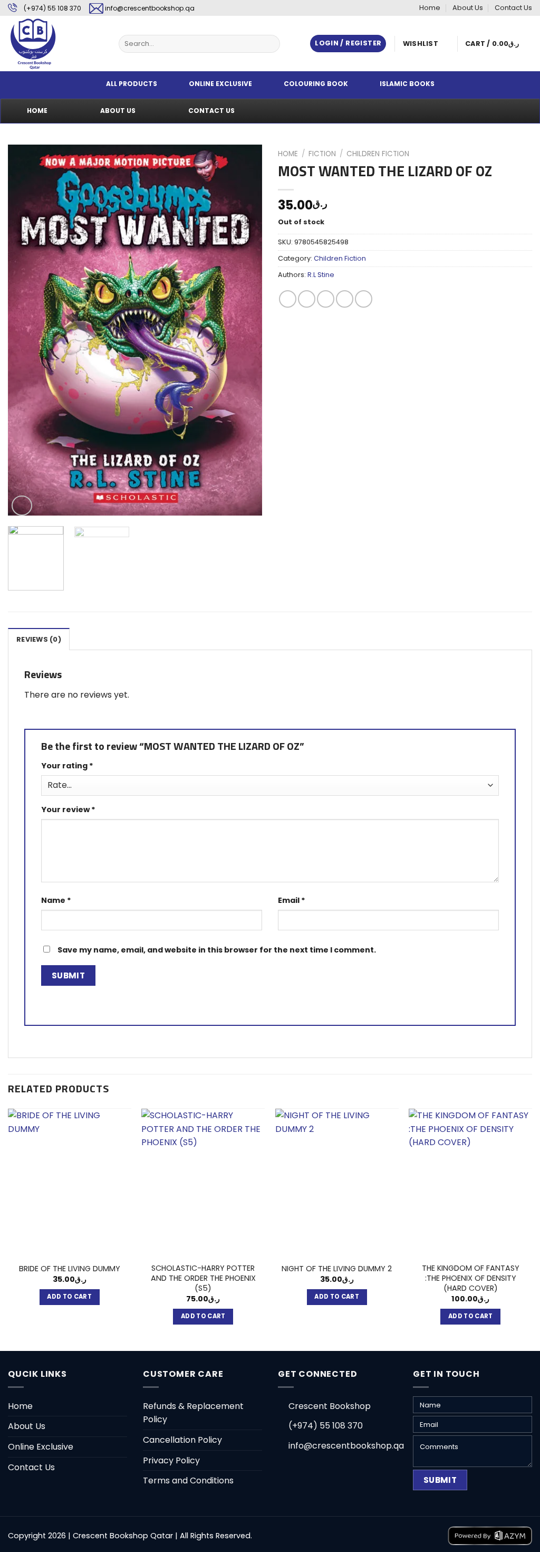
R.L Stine (320, 274)
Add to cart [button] (69, 1296)
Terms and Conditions (188, 1480)
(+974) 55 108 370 (52, 8)
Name (56, 900)
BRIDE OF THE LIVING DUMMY (69, 1269)
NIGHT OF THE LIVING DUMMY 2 (337, 1269)
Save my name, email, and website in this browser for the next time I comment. (216, 950)
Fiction (322, 154)
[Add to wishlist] (24, 161)
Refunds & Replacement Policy (193, 1413)
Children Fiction (377, 154)
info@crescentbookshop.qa (150, 8)
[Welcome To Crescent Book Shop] (55, 43)
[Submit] (269, 44)
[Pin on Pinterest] (344, 299)
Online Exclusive (40, 1447)
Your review (68, 809)
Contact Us (513, 7)
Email (291, 900)
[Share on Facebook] (287, 299)
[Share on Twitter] (306, 299)
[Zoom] (22, 506)
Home (429, 7)
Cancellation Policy (182, 1440)
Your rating (67, 765)
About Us (467, 7)
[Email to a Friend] (325, 299)
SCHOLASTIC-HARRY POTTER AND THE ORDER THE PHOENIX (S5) (203, 1278)
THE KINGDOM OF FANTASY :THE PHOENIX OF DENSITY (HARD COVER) (470, 1278)
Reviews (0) (38, 639)
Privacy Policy (171, 1460)
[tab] (39, 639)
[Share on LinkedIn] (363, 299)
